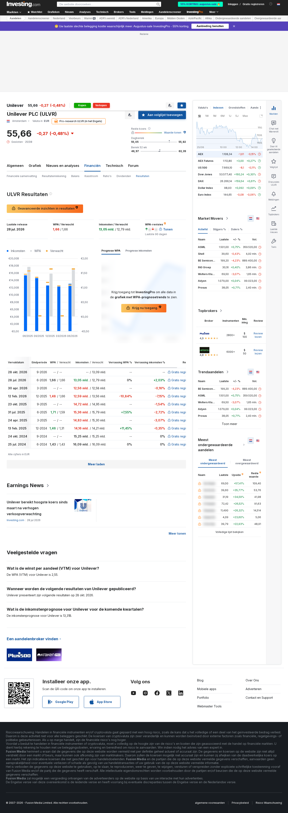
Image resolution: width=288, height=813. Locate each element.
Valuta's (203, 107)
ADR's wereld (107, 18)
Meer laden (96, 464)
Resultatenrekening (54, 176)
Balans (75, 176)
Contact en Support (259, 697)
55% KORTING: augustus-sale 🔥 (200, 4)
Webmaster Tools (209, 706)
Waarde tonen (172, 132)
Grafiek (35, 165)
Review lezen (258, 335)
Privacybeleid (240, 802)
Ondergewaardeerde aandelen (233, 18)
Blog (200, 680)
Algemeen (15, 165)
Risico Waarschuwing (269, 802)
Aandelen (15, 18)
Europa (159, 18)
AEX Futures (205, 160)
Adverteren (253, 689)
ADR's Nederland (128, 18)
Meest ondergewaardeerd (212, 461)
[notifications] (270, 4)
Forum (133, 165)
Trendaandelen (210, 372)
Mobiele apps (206, 689)
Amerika (147, 18)
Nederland (59, 18)
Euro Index (204, 194)
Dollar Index (205, 187)
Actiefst (203, 229)
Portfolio (203, 697)
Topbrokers (207, 311)
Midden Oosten (176, 18)
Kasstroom (91, 176)
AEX (200, 154)
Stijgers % (219, 229)
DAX (201, 181)
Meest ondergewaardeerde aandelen (215, 445)
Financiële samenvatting (22, 176)
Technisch (114, 165)
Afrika (208, 18)
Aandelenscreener (170, 12)
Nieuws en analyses (62, 165)
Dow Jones (205, 174)
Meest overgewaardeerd (246, 461)
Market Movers (210, 218)
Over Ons (252, 680)
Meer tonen (177, 533)
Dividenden (124, 176)
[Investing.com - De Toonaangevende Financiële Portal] (23, 4)
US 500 (202, 167)
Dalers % (236, 229)
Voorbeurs (75, 18)
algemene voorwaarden (210, 802)
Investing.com (15, 520)
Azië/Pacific (195, 18)
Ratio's (107, 176)
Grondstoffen (237, 107)
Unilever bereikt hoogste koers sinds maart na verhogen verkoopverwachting (37, 508)
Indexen (218, 107)
